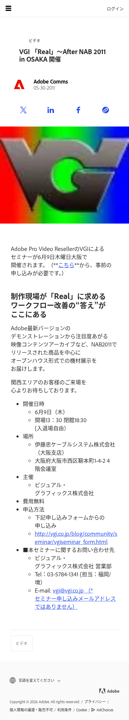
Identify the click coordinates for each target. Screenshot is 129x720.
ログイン (115, 8)
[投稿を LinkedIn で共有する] (50, 110)
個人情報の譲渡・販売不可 (31, 709)
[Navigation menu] (8, 8)
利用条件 (64, 709)
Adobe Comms (51, 81)
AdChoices (105, 709)
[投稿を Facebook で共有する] (78, 110)
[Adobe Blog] (25, 8)
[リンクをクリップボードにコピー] (105, 110)
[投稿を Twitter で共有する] (23, 110)
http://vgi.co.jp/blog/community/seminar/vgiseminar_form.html (76, 537)
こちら (66, 265)
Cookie (81, 709)
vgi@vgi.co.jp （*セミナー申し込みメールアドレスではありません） (75, 598)
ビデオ (35, 40)
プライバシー (95, 701)
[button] (64, 680)
